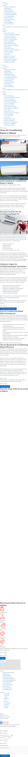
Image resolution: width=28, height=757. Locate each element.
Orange (5, 696)
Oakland (6, 707)
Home (4, 2)
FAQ (4, 28)
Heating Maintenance (9, 11)
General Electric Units (9, 48)
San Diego (6, 704)
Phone (1, 305)
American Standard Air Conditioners (12, 34)
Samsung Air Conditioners (9, 60)
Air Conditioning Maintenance (10, 14)
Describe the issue (4, 745)
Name (1, 652)
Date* (1, 735)
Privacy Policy (3, 727)
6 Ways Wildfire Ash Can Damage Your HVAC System (16, 26)
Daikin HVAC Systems (9, 42)
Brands (4, 31)
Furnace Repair (7, 20)
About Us (6, 3)
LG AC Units (7, 54)
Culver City (6, 695)
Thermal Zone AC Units (9, 62)
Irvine (5, 700)
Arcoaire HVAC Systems (9, 36)
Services (5, 5)
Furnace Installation (8, 22)
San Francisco (7, 703)
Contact (4, 29)
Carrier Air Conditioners (9, 40)
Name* (1, 733)
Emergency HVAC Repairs (9, 6)
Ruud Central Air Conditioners (10, 59)
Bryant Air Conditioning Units (10, 39)
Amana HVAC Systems (9, 33)
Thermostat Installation (9, 19)
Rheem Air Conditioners (9, 57)
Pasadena (6, 698)
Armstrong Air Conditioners (10, 37)
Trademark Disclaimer (12, 727)
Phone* (2, 740)
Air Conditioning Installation (10, 13)
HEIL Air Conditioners (8, 51)
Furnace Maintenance (9, 23)
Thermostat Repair (8, 17)
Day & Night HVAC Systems (10, 43)
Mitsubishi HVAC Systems (9, 56)
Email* (1, 743)
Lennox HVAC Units (8, 53)
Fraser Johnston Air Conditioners (11, 45)
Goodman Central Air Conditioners (11, 50)
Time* (1, 737)
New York (6, 706)
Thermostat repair (7, 683)
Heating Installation (8, 9)
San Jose (6, 701)
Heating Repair (7, 8)
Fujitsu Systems (7, 46)
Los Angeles (7, 693)
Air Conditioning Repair (9, 16)
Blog (4, 25)
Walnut (5, 158)
